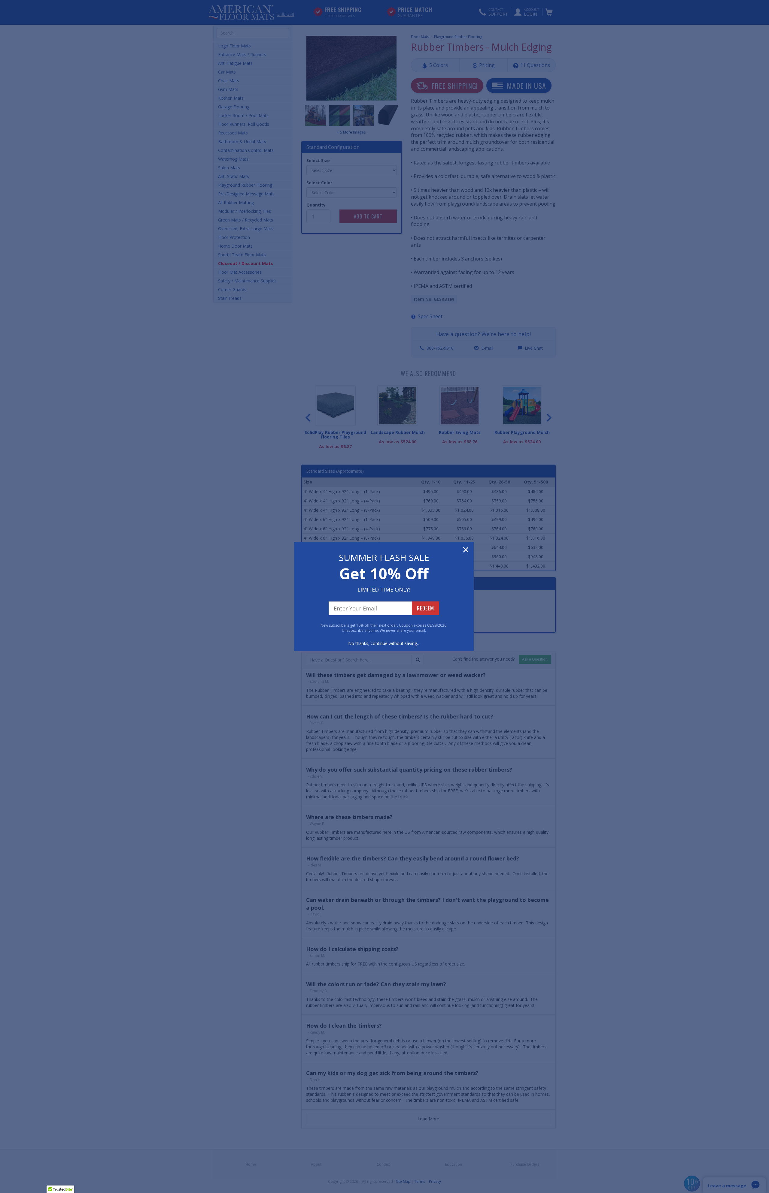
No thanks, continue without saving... (384, 643)
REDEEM (425, 608)
